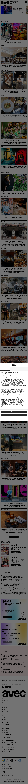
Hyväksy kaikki (14, 415)
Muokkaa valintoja (14, 412)
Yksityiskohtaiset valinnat (17, 368)
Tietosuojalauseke (23, 419)
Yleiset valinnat (5, 369)
